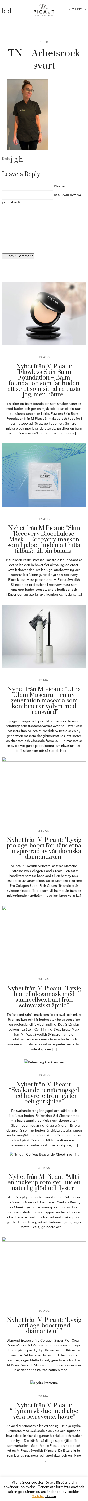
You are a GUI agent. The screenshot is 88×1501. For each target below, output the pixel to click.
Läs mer (50, 1496)
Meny (76, 9)
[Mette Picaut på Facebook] (4, 11)
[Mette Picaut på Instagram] (9, 11)
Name (59, 186)
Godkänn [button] (38, 1496)
